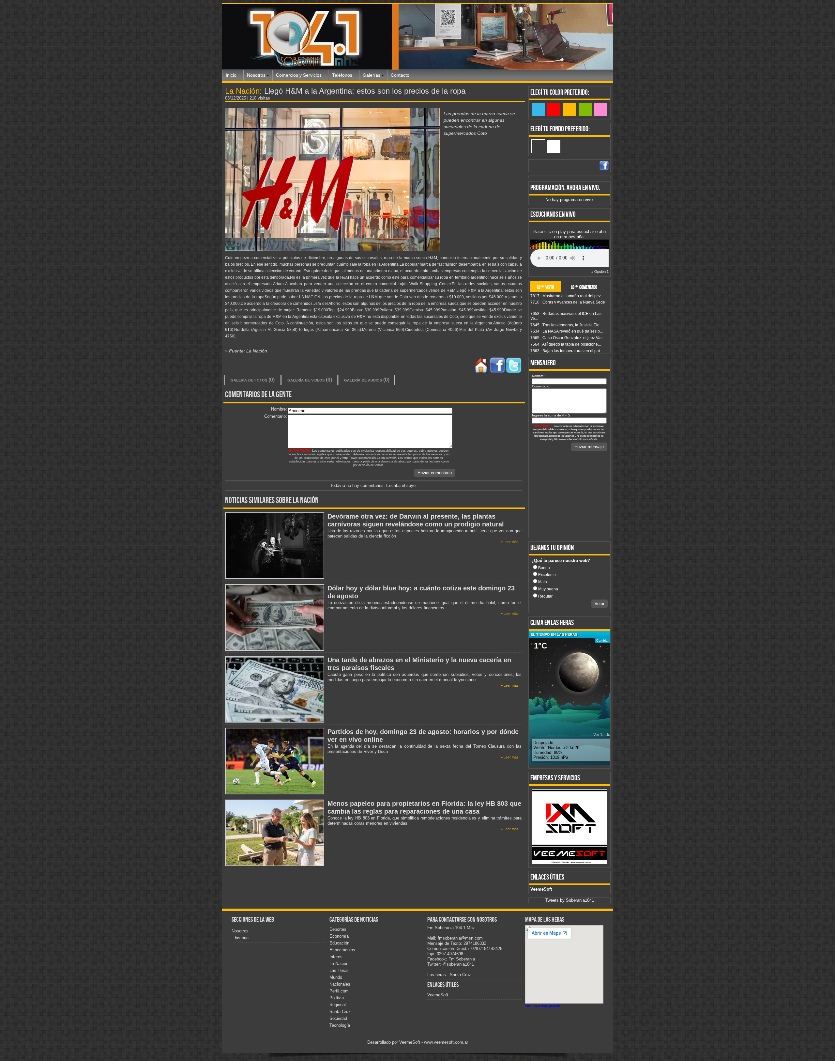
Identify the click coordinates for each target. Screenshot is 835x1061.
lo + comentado (584, 286)
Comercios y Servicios (299, 75)
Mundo (335, 977)
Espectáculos (342, 949)
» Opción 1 (600, 271)
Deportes (337, 929)
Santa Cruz (340, 1011)
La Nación (338, 963)
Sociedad (338, 1018)
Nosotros (256, 75)
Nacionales (339, 984)
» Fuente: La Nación (246, 350)
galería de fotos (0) (253, 379)
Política (336, 997)
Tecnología (339, 1025)
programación (547, 187)
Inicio (231, 75)
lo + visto (545, 286)
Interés (335, 956)
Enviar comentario (435, 472)
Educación (339, 943)
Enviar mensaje (589, 446)
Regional (337, 1004)
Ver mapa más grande (542, 1005)
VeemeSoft (541, 889)
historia (242, 937)
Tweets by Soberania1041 (569, 900)
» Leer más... (511, 542)
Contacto (400, 75)
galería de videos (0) (309, 379)
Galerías (371, 75)
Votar (599, 603)
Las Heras (339, 970)
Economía (339, 936)
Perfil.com (339, 991)
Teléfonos (342, 75)
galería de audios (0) (366, 379)
